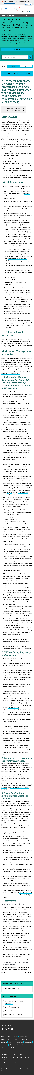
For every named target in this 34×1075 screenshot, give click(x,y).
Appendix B (27, 345)
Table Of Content (10, 73)
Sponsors (4, 1042)
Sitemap (12, 1045)
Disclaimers (4, 1045)
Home (3, 16)
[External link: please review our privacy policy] (2, 1029)
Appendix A (27, 193)
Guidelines (10, 16)
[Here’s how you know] (17, 2)
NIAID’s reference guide (25, 448)
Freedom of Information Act (9, 1063)
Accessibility (28, 1042)
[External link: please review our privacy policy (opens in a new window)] (6, 1029)
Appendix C (6, 467)
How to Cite (9, 1011)
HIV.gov (31, 11)
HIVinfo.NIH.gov (5, 1054)
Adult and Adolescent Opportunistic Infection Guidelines (14, 772)
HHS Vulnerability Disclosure (9, 1048)
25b (11, 492)
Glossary (3, 1039)
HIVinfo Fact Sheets (12, 1007)
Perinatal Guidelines (13, 707)
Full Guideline (10, 989)
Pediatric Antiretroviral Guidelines (14, 590)
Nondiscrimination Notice (16, 1042)
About (8, 1036)
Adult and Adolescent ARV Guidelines (14, 1002)
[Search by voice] (26, 57)
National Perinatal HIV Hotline (13, 670)
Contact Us (24, 1039)
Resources (16, 1039)
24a (8, 492)
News (9, 1039)
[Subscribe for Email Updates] (12, 1029)
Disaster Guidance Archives (14, 1014)
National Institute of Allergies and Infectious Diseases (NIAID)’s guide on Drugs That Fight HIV (19, 261)
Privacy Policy (20, 1045)
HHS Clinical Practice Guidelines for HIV (15, 372)
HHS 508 (15, 1057)
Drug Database (24, 1036)
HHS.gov (14, 1054)
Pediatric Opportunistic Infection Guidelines (16, 775)
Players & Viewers (6, 1057)
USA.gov (14, 1060)
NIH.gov (20, 1054)
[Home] (17, 8)
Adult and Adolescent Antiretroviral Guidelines (18, 588)
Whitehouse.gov (5, 1060)
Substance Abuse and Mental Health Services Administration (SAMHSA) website (17, 895)
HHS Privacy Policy (25, 1057)
